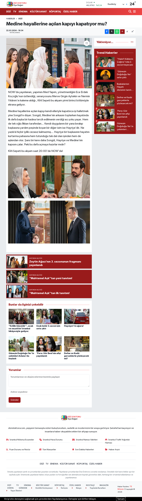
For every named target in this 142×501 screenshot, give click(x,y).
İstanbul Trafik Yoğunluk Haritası (117, 441)
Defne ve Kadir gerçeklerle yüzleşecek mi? (76, 356)
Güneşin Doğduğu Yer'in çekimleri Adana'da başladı (21, 356)
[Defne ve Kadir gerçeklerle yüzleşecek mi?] (76, 344)
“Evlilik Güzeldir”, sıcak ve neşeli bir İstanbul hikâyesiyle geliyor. (21, 328)
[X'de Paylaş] (111, 31)
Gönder (15, 400)
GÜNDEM (23, 488)
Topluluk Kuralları (97, 488)
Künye (78, 488)
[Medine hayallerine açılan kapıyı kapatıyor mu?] (49, 63)
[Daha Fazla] (122, 31)
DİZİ (8, 11)
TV (14, 11)
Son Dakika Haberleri (84, 450)
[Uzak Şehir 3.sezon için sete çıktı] (49, 316)
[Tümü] (132, 42)
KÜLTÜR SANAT (38, 11)
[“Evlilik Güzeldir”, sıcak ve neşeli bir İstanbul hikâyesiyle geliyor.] (21, 316)
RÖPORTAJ (55, 11)
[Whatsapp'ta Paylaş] (117, 31)
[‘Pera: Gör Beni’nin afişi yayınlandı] (49, 344)
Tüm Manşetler (49, 450)
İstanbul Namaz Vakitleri (86, 440)
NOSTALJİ (90, 485)
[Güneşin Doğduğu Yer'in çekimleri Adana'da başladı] (21, 344)
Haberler (10, 19)
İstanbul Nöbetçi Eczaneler (22, 440)
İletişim (64, 488)
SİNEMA (23, 11)
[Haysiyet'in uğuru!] (76, 316)
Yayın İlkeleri (16, 491)
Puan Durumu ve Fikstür (19, 450)
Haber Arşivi (114, 450)
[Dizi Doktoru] (16, 4)
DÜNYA (10, 488)
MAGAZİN (104, 485)
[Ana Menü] (134, 12)
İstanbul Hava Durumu (53, 440)
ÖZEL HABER (70, 11)
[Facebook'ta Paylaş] (107, 31)
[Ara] (130, 12)
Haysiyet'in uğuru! (73, 326)
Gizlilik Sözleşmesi (44, 488)
